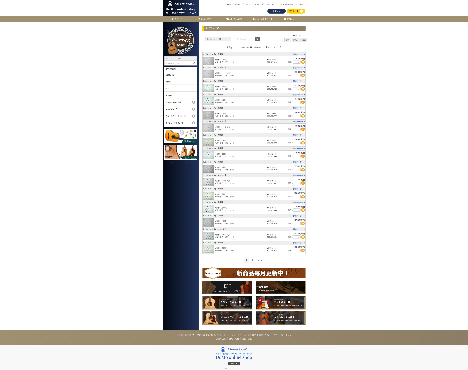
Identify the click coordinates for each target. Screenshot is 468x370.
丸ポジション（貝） (274, 47)
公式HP (237, 4)
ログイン (276, 11)
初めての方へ (207, 19)
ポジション (259, 47)
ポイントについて (273, 4)
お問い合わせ (292, 19)
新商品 (168, 82)
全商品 (228, 47)
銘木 (167, 89)
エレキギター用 (172, 109)
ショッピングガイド (264, 19)
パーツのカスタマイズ (253, 4)
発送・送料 (234, 339)
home (229, 4)
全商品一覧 (170, 75)
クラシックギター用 (173, 102)
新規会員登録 (288, 4)
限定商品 (169, 95)
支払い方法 (221, 339)
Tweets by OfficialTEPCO (181, 163)
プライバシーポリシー (283, 335)
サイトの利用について (184, 335)
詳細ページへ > (299, 54)
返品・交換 (247, 339)
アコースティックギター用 (176, 116)
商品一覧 (178, 19)
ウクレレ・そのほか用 (242, 47)
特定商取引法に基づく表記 (209, 335)
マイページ (300, 4)
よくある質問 (236, 19)
